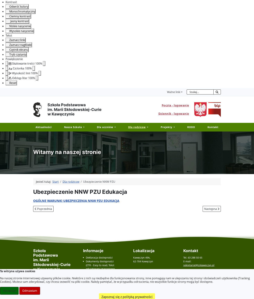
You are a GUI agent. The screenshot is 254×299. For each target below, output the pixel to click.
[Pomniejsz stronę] (7, 63)
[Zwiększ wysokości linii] (40, 73)
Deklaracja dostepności (99, 257)
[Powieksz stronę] (44, 63)
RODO (191, 127)
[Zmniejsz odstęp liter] (7, 78)
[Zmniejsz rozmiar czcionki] (7, 68)
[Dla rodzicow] (147, 127)
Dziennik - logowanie (173, 114)
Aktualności (44, 127)
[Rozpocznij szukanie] (217, 91)
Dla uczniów (105, 127)
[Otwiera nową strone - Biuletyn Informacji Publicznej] (214, 109)
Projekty (166, 127)
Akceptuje (9, 291)
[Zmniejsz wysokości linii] (7, 73)
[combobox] (200, 91)
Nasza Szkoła (73, 127)
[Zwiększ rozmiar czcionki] (33, 68)
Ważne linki (173, 92)
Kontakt (213, 127)
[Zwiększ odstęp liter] (37, 78)
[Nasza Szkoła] (83, 127)
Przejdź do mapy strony (2, 91)
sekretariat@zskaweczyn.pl (198, 265)
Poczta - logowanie (175, 105)
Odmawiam (29, 291)
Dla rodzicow (137, 127)
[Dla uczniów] (114, 127)
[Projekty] (173, 127)
